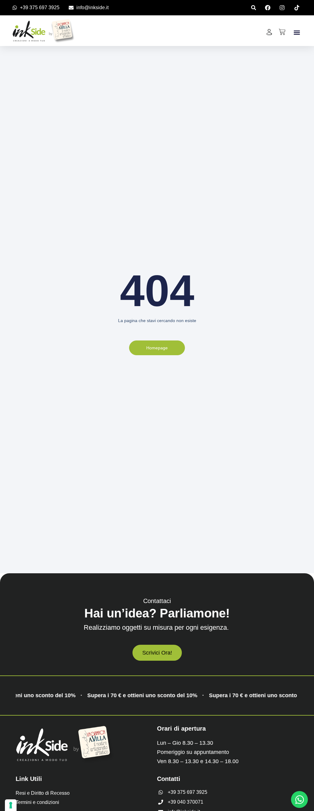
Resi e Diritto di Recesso (43, 793)
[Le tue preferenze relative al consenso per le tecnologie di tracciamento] (11, 805)
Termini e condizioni (37, 802)
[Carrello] (282, 32)
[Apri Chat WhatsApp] (299, 799)
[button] (253, 7)
